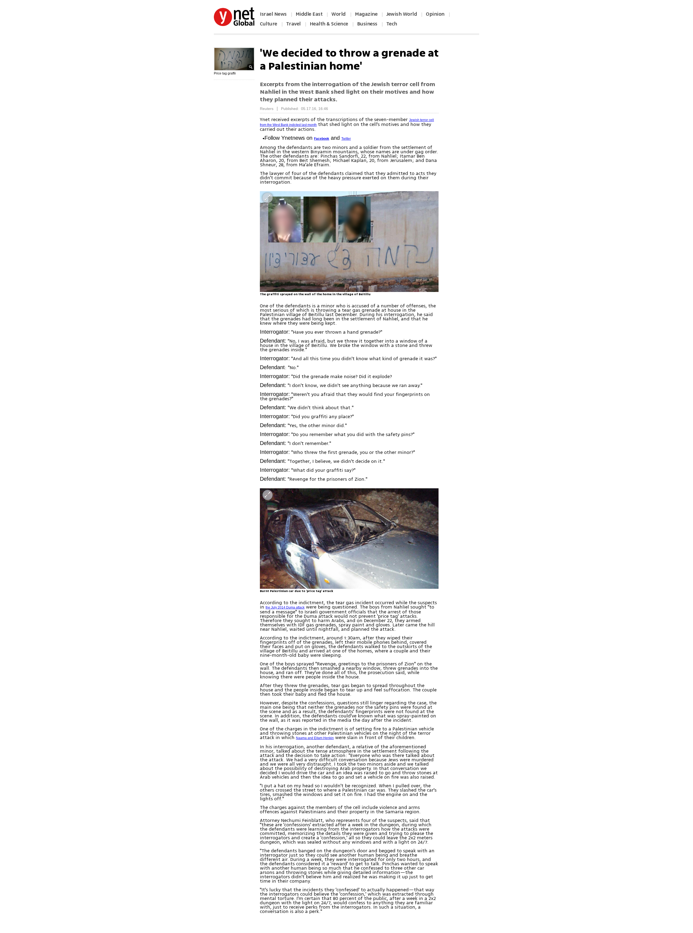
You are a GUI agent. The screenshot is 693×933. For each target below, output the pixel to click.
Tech (391, 24)
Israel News (273, 14)
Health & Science (329, 24)
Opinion (435, 14)
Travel (293, 24)
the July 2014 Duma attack (285, 607)
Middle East (309, 14)
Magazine (366, 14)
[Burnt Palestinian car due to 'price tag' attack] (349, 538)
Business (367, 24)
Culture (268, 24)
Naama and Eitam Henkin (315, 738)
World (339, 14)
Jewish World (401, 14)
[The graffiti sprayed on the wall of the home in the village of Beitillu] (349, 241)
